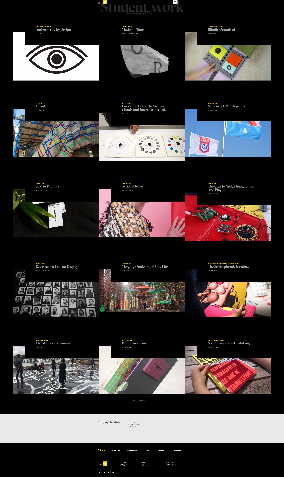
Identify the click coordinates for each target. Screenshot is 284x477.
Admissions (160, 2)
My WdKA (144, 462)
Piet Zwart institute (170, 462)
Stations (138, 2)
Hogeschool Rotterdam (148, 466)
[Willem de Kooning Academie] (102, 2)
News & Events (124, 466)
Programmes (126, 2)
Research (149, 2)
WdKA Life (114, 2)
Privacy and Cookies (170, 464)
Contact (144, 464)
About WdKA (123, 462)
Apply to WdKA (124, 464)
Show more (142, 400)
